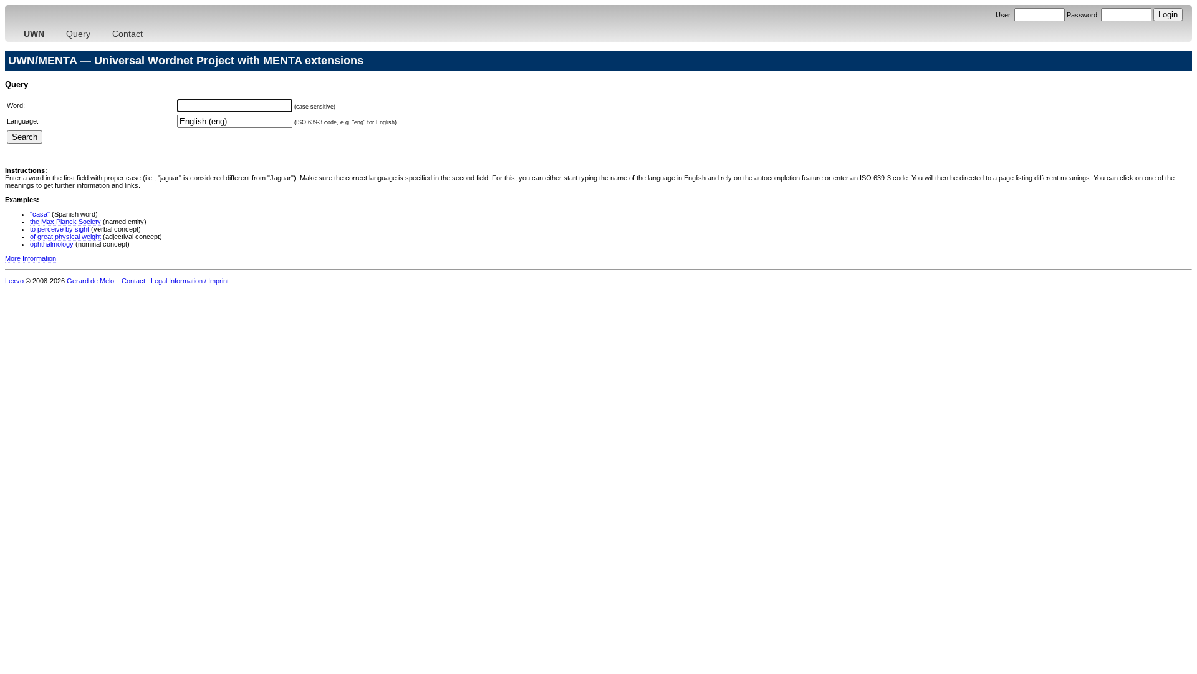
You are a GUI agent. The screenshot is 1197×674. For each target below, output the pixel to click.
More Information (30, 258)
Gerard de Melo (90, 281)
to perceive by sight (59, 229)
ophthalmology (52, 244)
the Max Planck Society (65, 221)
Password (1082, 15)
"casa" (40, 214)
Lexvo (14, 281)
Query (78, 34)
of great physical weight (65, 236)
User (1003, 15)
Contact (127, 34)
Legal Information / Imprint (190, 281)
